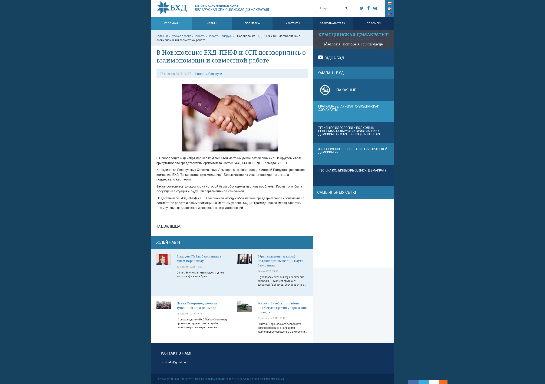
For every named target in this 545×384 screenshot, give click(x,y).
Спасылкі (374, 23)
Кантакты (293, 23)
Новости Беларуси (208, 74)
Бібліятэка (252, 23)
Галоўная (171, 23)
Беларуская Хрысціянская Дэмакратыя (232, 8)
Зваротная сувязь (333, 23)
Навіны (212, 23)
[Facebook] (413, 382)
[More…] (441, 382)
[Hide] (445, 382)
